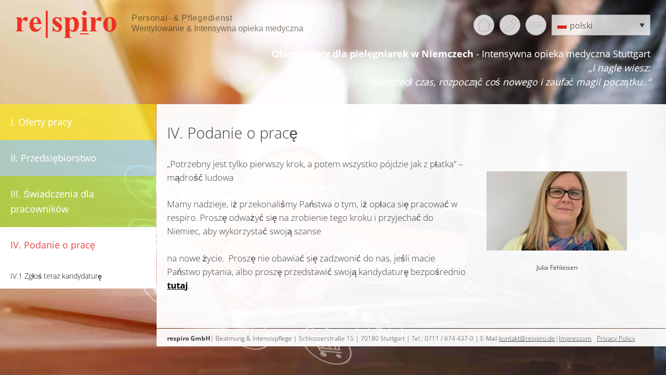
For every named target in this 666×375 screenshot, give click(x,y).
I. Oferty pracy (41, 122)
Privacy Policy (616, 338)
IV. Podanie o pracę (52, 245)
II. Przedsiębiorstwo (53, 158)
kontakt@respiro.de (527, 338)
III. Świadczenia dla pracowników (52, 201)
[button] (601, 25)
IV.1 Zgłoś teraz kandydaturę (56, 276)
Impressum (575, 338)
